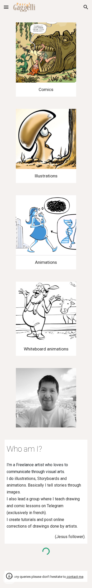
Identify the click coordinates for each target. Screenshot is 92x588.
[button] (6, 7)
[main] (46, 90)
